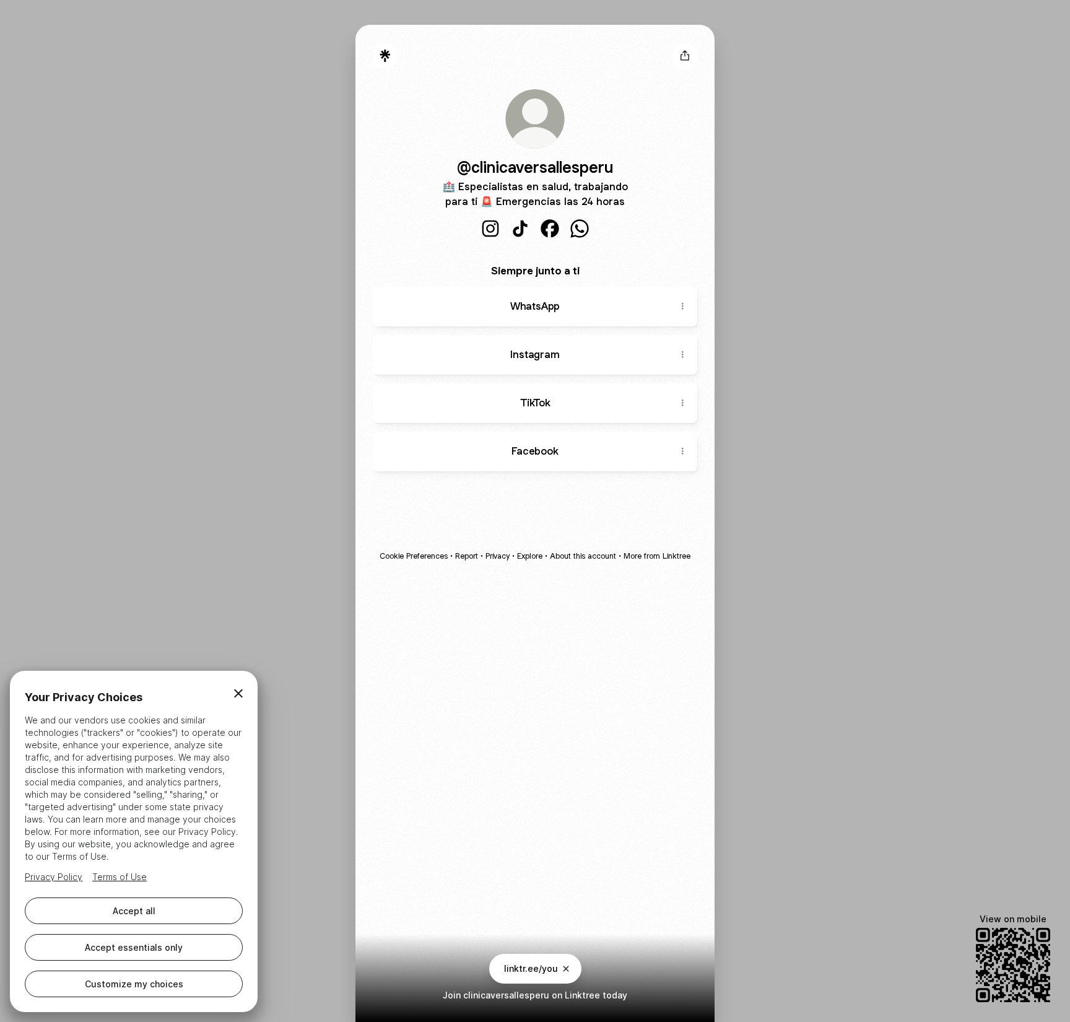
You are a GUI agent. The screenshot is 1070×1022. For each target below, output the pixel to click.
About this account (583, 556)
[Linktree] (385, 55)
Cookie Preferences (414, 556)
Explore (529, 556)
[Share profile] (684, 55)
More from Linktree (657, 556)
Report (466, 556)
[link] (490, 228)
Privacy (497, 556)
